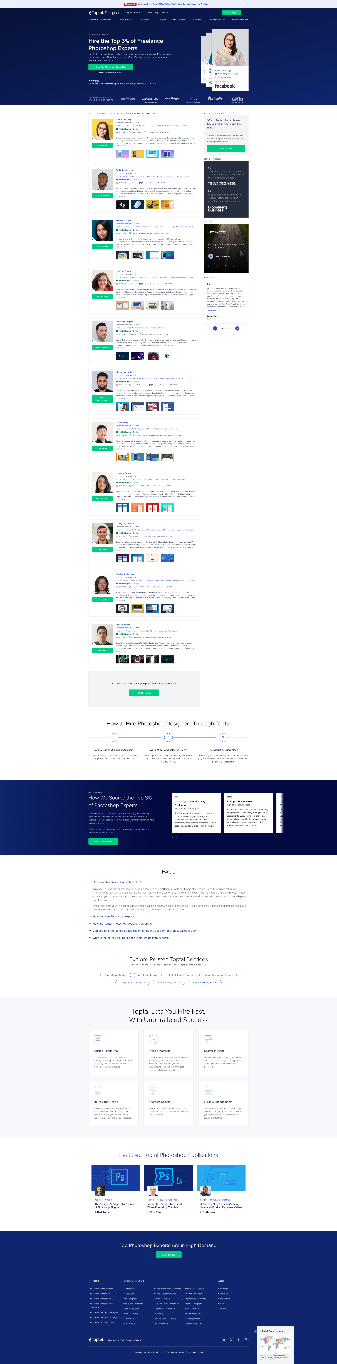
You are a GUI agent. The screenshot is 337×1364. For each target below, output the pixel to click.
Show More (120, 145)
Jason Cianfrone (124, 624)
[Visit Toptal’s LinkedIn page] (223, 1339)
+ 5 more (173, 428)
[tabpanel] (226, 302)
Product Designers (193, 1303)
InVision (149, 530)
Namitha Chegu (123, 271)
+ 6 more (190, 580)
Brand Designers (179, 19)
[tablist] (226, 328)
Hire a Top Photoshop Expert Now (111, 67)
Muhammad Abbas (125, 372)
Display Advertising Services (133, 982)
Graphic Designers (125, 19)
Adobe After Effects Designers (167, 1288)
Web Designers (106, 19)
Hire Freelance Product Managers (103, 1317)
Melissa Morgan (123, 220)
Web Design (180, 226)
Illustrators (158, 1313)
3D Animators (129, 1323)
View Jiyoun (102, 145)
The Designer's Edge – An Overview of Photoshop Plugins (116, 1205)
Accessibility (198, 1352)
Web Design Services (147, 975)
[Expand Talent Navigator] (255, 1331)
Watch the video (222, 256)
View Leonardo (102, 347)
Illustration (130, 226)
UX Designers (197, 19)
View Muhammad (102, 399)
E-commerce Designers (164, 1308)
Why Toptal (223, 1288)
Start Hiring (144, 693)
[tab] (222, 328)
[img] (226, 73)
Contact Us (223, 1293)
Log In (246, 12)
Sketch (128, 428)
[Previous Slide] (215, 328)
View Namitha (102, 296)
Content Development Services (218, 975)
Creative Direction (158, 327)
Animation (157, 530)
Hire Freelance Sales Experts (101, 1322)
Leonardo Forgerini (125, 321)
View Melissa (102, 246)
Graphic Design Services (116, 975)
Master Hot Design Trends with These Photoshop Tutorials (165, 1205)
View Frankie (102, 599)
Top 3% (129, 12)
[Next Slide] (237, 328)
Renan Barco (122, 422)
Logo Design (145, 176)
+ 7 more (189, 226)
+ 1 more (185, 176)
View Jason (102, 650)
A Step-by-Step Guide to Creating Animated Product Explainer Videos (221, 1205)
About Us (164, 12)
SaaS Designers (192, 1308)
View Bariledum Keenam (230, 47)
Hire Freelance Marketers (99, 1298)
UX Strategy (174, 125)
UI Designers (161, 19)
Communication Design (166, 277)
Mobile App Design (179, 479)
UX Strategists (129, 1318)
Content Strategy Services (169, 982)
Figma (128, 125)
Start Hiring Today (103, 841)
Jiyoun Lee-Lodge (124, 119)
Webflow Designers (193, 1323)
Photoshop (120, 125)
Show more (211, 310)
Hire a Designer (231, 12)
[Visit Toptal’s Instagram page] (246, 1339)
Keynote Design (179, 580)
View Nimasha (102, 498)
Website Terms (185, 1352)
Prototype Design (145, 479)
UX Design (177, 176)
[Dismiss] (247, 4)
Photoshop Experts (193, 1293)
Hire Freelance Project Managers (103, 1312)
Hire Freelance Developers (100, 1288)
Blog (156, 12)
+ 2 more (183, 125)
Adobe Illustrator (162, 125)
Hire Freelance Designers (99, 1293)
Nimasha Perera (123, 473)
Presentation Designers (240, 19)
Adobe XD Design (157, 378)
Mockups (152, 277)
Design (98, 1200)
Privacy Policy (171, 1352)
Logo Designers (144, 19)
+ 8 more (187, 378)
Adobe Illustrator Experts (165, 1293)
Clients (150, 12)
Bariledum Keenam (224, 70)
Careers (221, 1303)
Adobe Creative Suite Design (143, 125)
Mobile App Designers (217, 19)
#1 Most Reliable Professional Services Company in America (183, 4)
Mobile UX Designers (194, 1288)
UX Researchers (192, 1318)
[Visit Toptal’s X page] (231, 1339)
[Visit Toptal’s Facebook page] (238, 1339)
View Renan (102, 448)
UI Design (150, 428)
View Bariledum (102, 195)
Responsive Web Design (167, 631)
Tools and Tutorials (167, 1200)
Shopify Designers (193, 1313)
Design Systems (177, 530)
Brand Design (156, 176)
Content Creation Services (180, 975)
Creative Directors (162, 1298)
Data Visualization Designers (166, 1303)
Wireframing (181, 277)
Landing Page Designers (165, 1318)
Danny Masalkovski (125, 523)
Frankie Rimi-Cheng (125, 574)
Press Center (224, 1298)
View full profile (102, 129)
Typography (167, 176)
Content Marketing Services (204, 982)
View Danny (102, 549)
